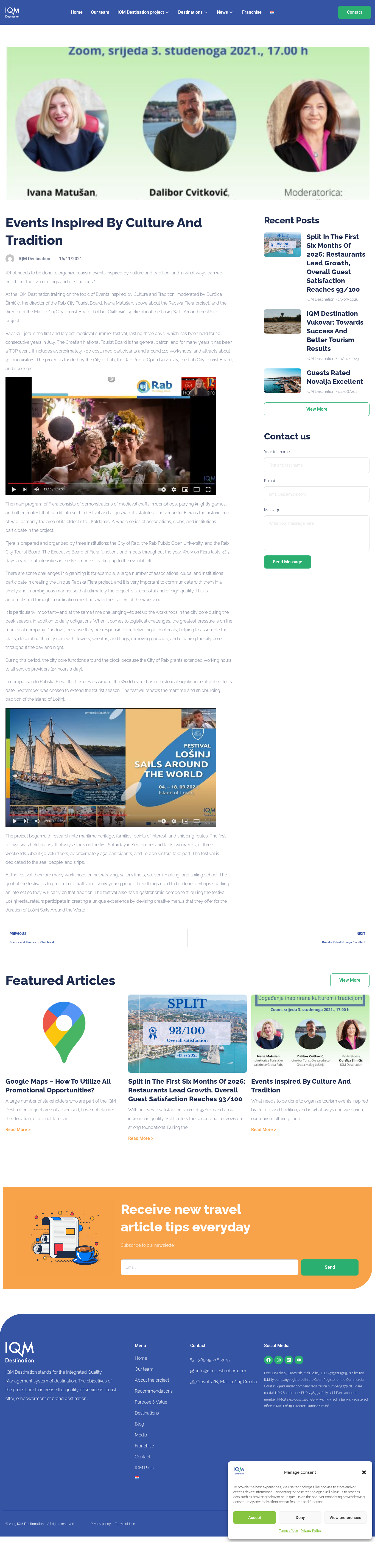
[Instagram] (278, 1360)
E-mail (270, 481)
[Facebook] (268, 1360)
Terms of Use (288, 1531)
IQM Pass (144, 1467)
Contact (142, 1456)
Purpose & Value (151, 1402)
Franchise (252, 12)
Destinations (190, 12)
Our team (100, 12)
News (222, 12)
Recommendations (154, 1391)
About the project (152, 1380)
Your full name (277, 452)
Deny (300, 1517)
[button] (364, 1472)
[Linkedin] (288, 1360)
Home (77, 12)
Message (272, 510)
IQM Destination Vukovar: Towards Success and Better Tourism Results (335, 331)
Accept (254, 1517)
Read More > (17, 1129)
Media (141, 1435)
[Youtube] (299, 1360)
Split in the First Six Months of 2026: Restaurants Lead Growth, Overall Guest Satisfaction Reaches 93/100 (336, 263)
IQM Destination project (140, 12)
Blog (139, 1424)
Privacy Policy (311, 1531)
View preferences (345, 1517)
